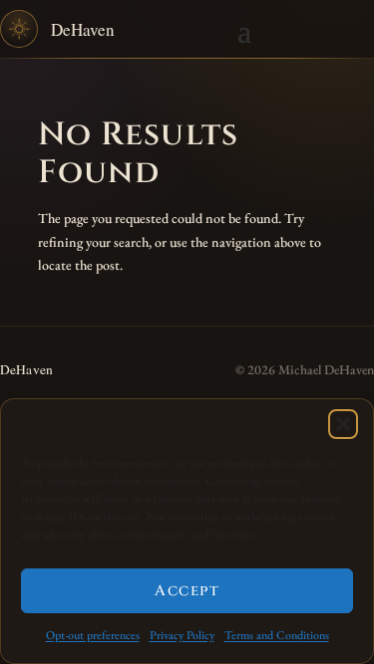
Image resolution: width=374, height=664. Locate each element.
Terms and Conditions (276, 635)
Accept (187, 590)
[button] (343, 424)
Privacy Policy (182, 635)
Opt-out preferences (93, 635)
